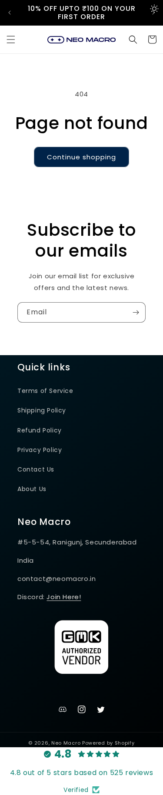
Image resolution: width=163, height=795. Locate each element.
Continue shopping (81, 157)
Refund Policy (39, 430)
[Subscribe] (135, 312)
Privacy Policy (39, 449)
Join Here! (64, 596)
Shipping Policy (41, 410)
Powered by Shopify (108, 742)
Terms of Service (45, 390)
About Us (32, 489)
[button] (10, 39)
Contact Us (35, 469)
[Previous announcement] (9, 12)
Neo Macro (65, 742)
